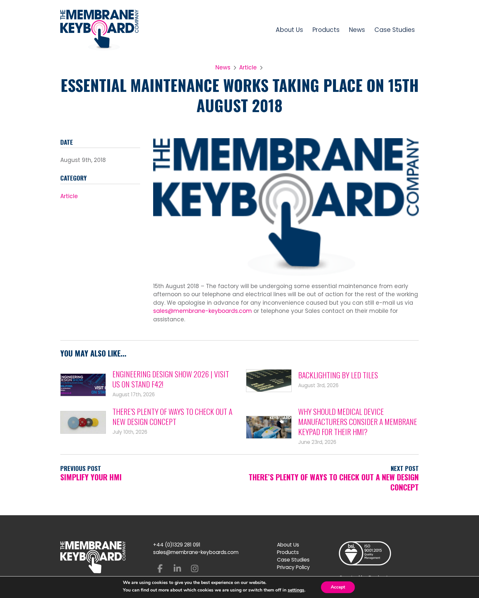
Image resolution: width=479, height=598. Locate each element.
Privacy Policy (293, 567)
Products (326, 29)
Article (248, 67)
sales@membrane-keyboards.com (202, 311)
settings (296, 590)
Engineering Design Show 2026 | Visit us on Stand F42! (170, 379)
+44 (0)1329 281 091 (176, 544)
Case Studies (394, 29)
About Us (289, 29)
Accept (338, 587)
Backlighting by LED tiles (338, 375)
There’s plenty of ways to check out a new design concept (172, 416)
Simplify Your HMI (91, 477)
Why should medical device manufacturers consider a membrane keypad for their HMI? (357, 421)
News (357, 29)
